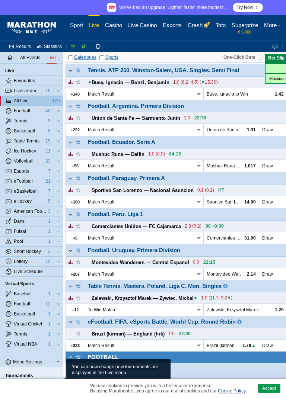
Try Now (244, 7)
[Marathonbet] (31, 28)
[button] (273, 28)
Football (103, 357)
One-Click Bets (239, 57)
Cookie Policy (231, 391)
